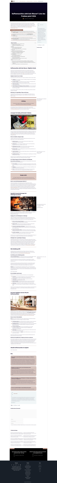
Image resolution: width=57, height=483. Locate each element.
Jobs (40, 471)
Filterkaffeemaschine (28, 467)
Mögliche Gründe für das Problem (16, 44)
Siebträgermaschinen (30, 1)
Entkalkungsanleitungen (28, 466)
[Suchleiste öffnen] (45, 1)
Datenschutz (39, 466)
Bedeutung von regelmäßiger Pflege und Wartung (18, 45)
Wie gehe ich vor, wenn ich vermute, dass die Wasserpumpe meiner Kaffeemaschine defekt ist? (23, 61)
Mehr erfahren (17, 470)
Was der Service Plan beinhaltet (16, 57)
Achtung (12, 46)
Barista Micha (17, 455)
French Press (35, 1)
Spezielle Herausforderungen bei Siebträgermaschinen (18, 51)
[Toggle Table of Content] (35, 42)
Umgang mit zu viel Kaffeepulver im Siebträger (18, 52)
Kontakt (40, 468)
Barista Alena (15, 393)
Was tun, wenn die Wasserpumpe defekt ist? (18, 50)
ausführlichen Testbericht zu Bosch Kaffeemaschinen (26, 315)
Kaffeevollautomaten (23, 1)
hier (23, 73)
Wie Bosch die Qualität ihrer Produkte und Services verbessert (20, 58)
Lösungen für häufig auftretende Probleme (16, 47)
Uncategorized (28, 478)
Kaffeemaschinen (40, 1)
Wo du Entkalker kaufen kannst (16, 55)
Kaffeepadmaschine (27, 472)
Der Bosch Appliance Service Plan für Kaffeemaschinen (18, 56)
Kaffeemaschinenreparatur (14, 187)
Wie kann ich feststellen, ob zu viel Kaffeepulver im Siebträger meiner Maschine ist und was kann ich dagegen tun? (24, 63)
